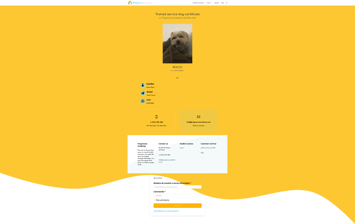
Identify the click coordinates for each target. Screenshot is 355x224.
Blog (222, 3)
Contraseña (160, 191)
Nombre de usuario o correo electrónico (172, 183)
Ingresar (216, 3)
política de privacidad (208, 148)
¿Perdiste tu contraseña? (166, 210)
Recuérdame (162, 200)
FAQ (202, 153)
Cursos (208, 3)
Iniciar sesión (177, 205)
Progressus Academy (198, 3)
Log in (182, 148)
